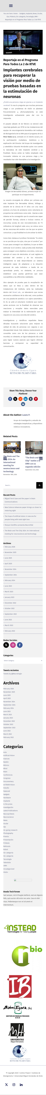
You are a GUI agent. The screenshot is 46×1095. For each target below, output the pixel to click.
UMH (5, 866)
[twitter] (6, 1084)
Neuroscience (8, 817)
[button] (5, 458)
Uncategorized (8, 869)
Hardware (7, 798)
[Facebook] (20, 645)
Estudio (6, 788)
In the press (7, 804)
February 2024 (10, 580)
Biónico (6, 765)
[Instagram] (13, 645)
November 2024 (10, 569)
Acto (5, 752)
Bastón (6, 762)
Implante (6, 801)
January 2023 (9, 597)
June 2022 (8, 620)
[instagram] (14, 1084)
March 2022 (9, 625)
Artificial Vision (9, 755)
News (5, 820)
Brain (5, 772)
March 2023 (9, 592)
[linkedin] (21, 1084)
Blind (5, 768)
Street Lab (16, 292)
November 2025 (10, 552)
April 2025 (8, 564)
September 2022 (11, 614)
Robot (5, 849)
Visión (5, 872)
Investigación (8, 807)
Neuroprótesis (8, 814)
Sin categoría (8, 853)
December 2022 (10, 603)
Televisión (7, 862)
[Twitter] (6, 645)
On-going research (10, 830)
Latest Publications (10, 811)
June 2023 (8, 586)
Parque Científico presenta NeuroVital (19, 525)
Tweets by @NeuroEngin (12, 674)
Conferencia (7, 775)
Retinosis (6, 846)
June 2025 (8, 558)
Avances (6, 759)
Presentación (8, 840)
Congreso (6, 778)
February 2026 (10, 547)
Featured (6, 791)
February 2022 (10, 631)
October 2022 (9, 608)
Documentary (8, 781)
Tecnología (7, 859)
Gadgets (6, 794)
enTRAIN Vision (9, 785)
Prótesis (6, 843)
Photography (8, 833)
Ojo (4, 827)
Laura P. (26, 415)
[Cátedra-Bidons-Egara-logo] (23, 353)
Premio (6, 836)
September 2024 (11, 575)
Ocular (5, 824)
